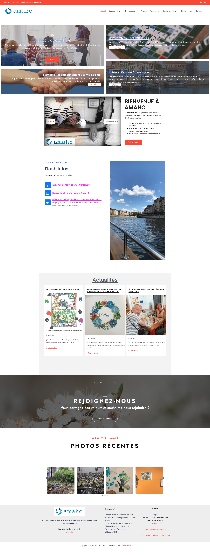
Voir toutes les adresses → (156, 529)
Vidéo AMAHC (111, 532)
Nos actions (130, 11)
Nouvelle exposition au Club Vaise (62, 289)
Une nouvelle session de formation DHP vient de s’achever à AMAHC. (104, 290)
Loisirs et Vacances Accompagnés (119, 523)
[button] (205, 2)
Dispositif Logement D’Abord (117, 526)
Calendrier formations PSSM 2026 (71, 184)
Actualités (105, 280)
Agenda (69, 532)
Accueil (103, 11)
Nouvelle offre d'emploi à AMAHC (70, 193)
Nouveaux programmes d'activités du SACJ (77, 199)
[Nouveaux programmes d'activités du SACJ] (48, 202)
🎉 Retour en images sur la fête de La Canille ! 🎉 (147, 290)
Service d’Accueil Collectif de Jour (119, 515)
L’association (114, 11)
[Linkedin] (201, 3)
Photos (144, 11)
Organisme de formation (115, 529)
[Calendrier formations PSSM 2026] (48, 185)
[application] (121, 11)
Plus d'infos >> (73, 48)
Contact (199, 11)
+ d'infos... (94, 84)
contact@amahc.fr (155, 523)
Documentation (169, 11)
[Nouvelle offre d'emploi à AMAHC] (48, 193)
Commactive (126, 545)
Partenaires (154, 11)
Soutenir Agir (186, 11)
